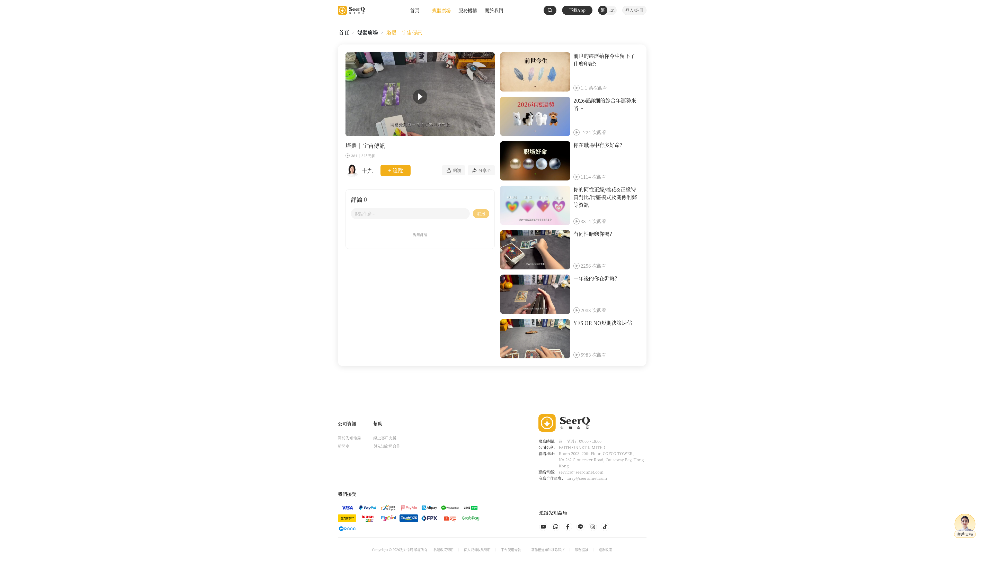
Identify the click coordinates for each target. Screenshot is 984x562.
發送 (481, 213)
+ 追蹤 (395, 170)
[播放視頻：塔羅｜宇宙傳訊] (420, 96)
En (612, 10)
